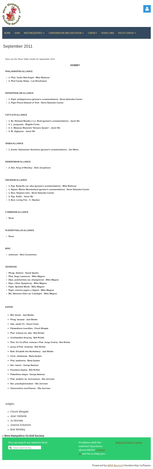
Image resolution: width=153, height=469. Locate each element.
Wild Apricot (115, 465)
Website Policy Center (128, 442)
